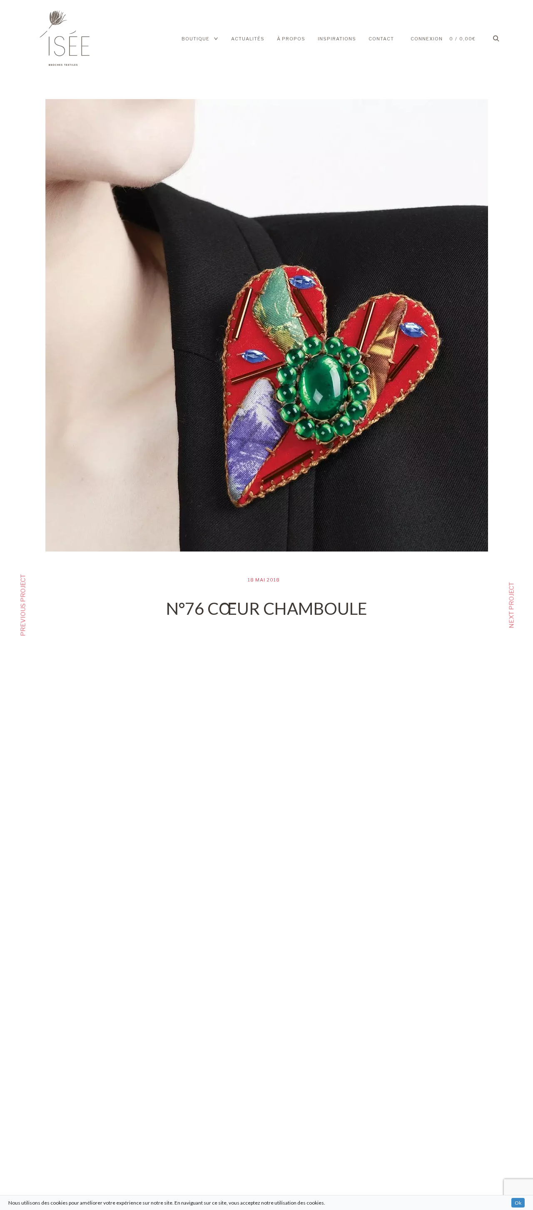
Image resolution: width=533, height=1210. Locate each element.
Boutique (195, 39)
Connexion (427, 39)
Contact (381, 39)
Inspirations (337, 39)
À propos (291, 39)
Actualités (247, 39)
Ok (518, 1203)
